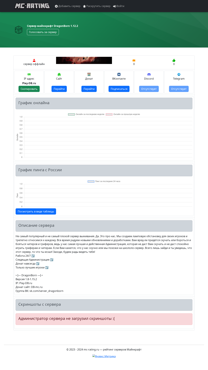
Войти (120, 6)
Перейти (59, 89)
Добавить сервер (69, 6)
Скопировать (29, 89)
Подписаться (119, 89)
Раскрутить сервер (98, 6)
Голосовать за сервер (43, 32)
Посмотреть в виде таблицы (36, 211)
